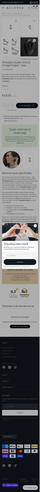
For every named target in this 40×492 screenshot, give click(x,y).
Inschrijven (19, 262)
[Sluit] (34, 225)
